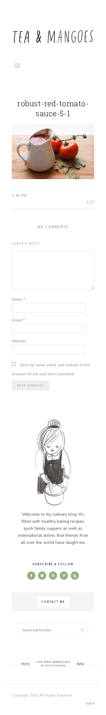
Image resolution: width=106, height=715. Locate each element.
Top (89, 704)
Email (18, 320)
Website (19, 341)
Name (18, 299)
